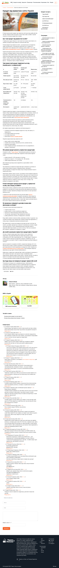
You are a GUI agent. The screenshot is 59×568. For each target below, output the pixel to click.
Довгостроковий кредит (47, 18)
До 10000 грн (45, 20)
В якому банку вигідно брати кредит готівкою (14, 318)
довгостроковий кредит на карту (13, 49)
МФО (11, 2)
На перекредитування (47, 23)
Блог (48, 2)
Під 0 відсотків (45, 16)
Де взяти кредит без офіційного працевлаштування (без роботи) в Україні (48, 62)
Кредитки (24, 2)
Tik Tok (51, 542)
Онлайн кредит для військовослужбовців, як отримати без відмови (46, 50)
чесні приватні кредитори (28, 359)
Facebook (52, 539)
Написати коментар (8, 497)
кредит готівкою (29, 49)
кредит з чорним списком (16, 136)
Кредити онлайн (17, 2)
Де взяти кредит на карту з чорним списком (48, 38)
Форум (51, 2)
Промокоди (29, 2)
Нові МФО (29, 306)
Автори (42, 550)
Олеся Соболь (13, 281)
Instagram (52, 543)
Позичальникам (37, 2)
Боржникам (44, 2)
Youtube (52, 540)
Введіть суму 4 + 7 (7, 522)
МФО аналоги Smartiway (11, 306)
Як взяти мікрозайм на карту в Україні (46, 69)
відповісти (8, 331)
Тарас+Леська (15, 152)
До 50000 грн (45, 25)
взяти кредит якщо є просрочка (22, 117)
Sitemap (54, 566)
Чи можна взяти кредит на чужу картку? (13, 316)
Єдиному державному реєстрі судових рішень (13, 248)
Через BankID (45, 14)
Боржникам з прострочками (44, 28)
